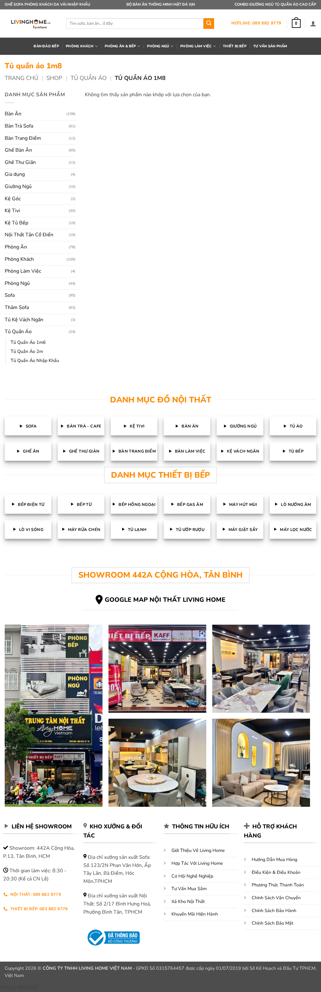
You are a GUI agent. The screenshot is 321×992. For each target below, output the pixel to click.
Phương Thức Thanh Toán (278, 885)
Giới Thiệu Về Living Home (198, 850)
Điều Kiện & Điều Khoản (276, 872)
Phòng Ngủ (17, 283)
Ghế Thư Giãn (20, 162)
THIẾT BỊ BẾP (234, 46)
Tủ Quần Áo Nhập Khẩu (35, 360)
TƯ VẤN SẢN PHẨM (270, 46)
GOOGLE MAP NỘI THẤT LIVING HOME (165, 600)
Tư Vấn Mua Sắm (189, 888)
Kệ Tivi (12, 210)
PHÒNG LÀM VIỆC (196, 46)
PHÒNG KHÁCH (79, 46)
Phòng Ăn (16, 247)
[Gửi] (208, 23)
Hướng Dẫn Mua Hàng (274, 859)
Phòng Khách (19, 259)
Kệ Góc (13, 198)
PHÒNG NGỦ (158, 46)
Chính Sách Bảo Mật (272, 923)
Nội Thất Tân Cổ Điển (29, 234)
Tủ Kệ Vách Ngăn (24, 319)
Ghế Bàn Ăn (18, 150)
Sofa (10, 295)
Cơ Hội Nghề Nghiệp (192, 876)
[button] (296, 23)
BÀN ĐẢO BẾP (46, 46)
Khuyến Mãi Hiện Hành (194, 914)
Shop (54, 78)
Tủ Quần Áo (89, 78)
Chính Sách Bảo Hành (274, 910)
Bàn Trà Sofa (19, 126)
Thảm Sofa (17, 307)
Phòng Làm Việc (23, 271)
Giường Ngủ (18, 186)
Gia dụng (15, 174)
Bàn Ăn (13, 113)
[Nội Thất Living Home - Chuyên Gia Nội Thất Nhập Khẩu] (31, 23)
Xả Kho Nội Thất (188, 901)
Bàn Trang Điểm (23, 138)
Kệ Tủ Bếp (16, 222)
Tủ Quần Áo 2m (27, 351)
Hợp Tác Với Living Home (197, 863)
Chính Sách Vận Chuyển (276, 898)
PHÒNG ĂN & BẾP (120, 46)
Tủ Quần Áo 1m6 (28, 342)
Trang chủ (21, 78)
